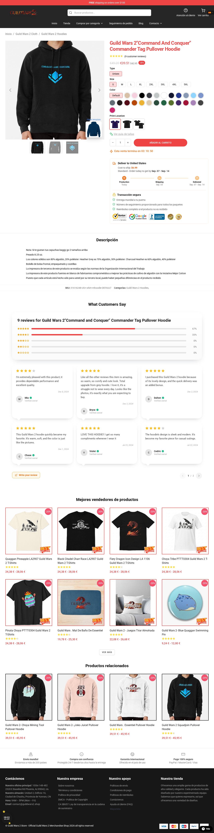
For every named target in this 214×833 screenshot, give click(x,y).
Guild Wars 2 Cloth (26, 34)
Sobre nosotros (66, 785)
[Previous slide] (10, 90)
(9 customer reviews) (135, 56)
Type (112, 68)
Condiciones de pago (121, 790)
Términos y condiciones (70, 790)
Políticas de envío (119, 785)
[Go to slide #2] (55, 148)
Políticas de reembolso (121, 795)
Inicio (8, 34)
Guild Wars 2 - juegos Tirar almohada (132, 630)
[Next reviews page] (199, 476)
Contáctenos (116, 799)
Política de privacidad (69, 795)
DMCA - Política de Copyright (73, 799)
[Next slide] (99, 90)
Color (112, 89)
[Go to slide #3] (72, 148)
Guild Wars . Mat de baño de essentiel (80, 630)
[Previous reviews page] (183, 476)
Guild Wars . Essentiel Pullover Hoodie (132, 725)
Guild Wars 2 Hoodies (54, 34)
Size (112, 79)
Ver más (107, 652)
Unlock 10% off (7, 818)
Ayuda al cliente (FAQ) (121, 804)
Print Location (117, 115)
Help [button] (208, 829)
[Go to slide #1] (37, 148)
